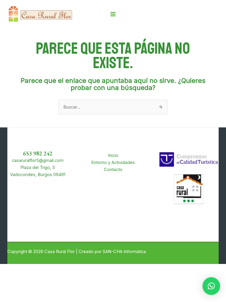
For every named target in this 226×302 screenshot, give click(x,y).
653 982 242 (37, 153)
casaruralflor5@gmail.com (38, 160)
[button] (211, 286)
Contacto (113, 169)
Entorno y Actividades (113, 162)
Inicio (113, 155)
